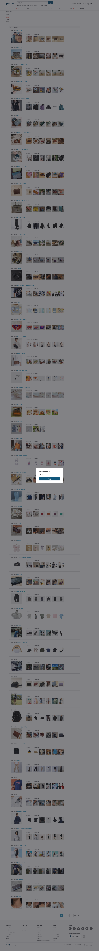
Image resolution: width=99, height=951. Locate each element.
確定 (49, 479)
